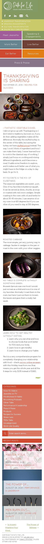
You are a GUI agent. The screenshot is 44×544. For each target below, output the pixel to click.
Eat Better (10, 53)
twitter (9, 16)
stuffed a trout (23, 146)
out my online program (30, 362)
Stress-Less (8, 417)
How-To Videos (10, 391)
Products (7, 411)
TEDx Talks (8, 420)
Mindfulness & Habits (12, 397)
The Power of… (17, 484)
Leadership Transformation (17, 21)
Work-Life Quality (11, 426)
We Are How (29, 537)
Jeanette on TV (10, 394)
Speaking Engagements (15, 24)
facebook (5, 16)
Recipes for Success (12, 414)
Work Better (10, 44)
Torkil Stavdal (26, 539)
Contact (21, 16)
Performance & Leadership (15, 405)
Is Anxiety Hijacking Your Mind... (11, 528)
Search (27, 16)
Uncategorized (9, 423)
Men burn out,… (18, 509)
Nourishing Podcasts (12, 400)
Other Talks (8, 402)
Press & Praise (22, 62)
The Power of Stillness (33, 526)
